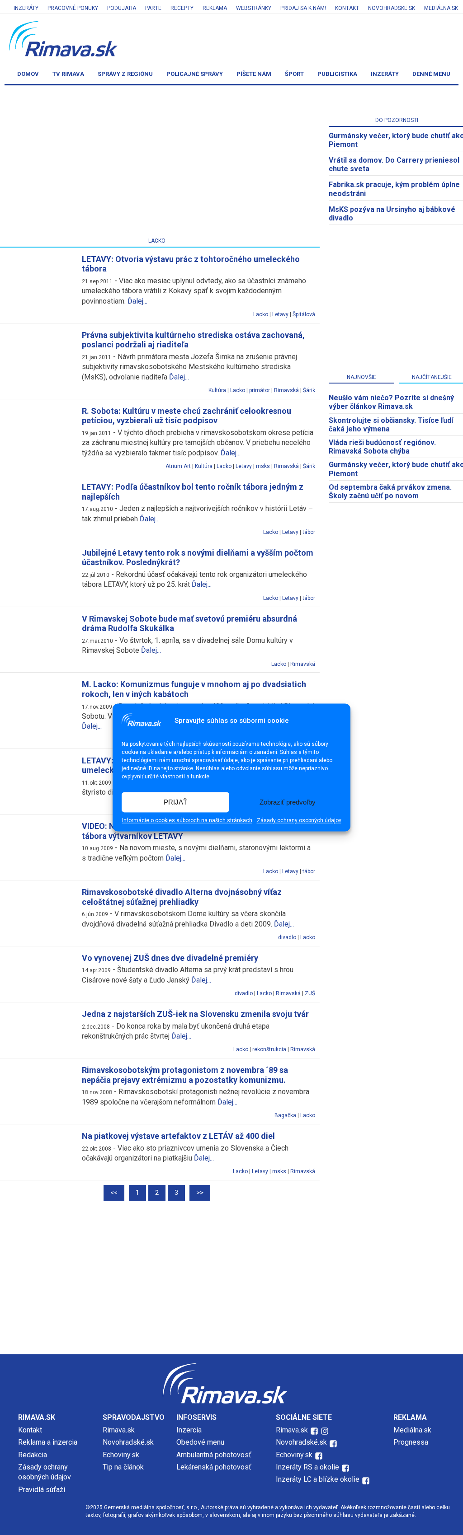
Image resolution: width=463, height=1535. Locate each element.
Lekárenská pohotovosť (214, 1467)
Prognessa (410, 1442)
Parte (153, 8)
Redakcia (32, 1455)
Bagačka (285, 1115)
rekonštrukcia (269, 1049)
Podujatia (121, 8)
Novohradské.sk (128, 1442)
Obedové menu (200, 1442)
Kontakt (347, 8)
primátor (259, 390)
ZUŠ (310, 993)
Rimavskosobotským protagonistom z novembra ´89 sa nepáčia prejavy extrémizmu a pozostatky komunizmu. (185, 1075)
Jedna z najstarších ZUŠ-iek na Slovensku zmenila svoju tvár (195, 1014)
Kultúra (217, 390)
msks (263, 466)
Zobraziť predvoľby (288, 802)
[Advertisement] (231, 1277)
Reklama (215, 8)
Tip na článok (123, 1467)
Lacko (260, 314)
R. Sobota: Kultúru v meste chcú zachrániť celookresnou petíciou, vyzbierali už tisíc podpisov (186, 416)
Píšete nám (253, 73)
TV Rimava (68, 73)
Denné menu (431, 73)
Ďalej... (137, 301)
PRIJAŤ (175, 802)
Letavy (280, 314)
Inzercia (189, 1430)
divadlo (287, 937)
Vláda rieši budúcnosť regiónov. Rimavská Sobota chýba (382, 446)
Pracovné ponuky (72, 8)
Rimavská (286, 390)
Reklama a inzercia (47, 1442)
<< (114, 1193)
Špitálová (304, 314)
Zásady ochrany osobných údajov (299, 821)
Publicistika (337, 73)
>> (199, 1193)
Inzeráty (26, 8)
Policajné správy (194, 73)
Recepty (182, 8)
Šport (294, 73)
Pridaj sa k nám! (303, 8)
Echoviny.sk (121, 1455)
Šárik (309, 390)
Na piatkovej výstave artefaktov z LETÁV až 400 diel (178, 1136)
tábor (308, 532)
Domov (28, 73)
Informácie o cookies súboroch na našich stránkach (187, 821)
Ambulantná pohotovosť (214, 1455)
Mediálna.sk (441, 8)
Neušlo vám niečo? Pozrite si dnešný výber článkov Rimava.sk (391, 402)
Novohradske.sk (391, 8)
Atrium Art (178, 466)
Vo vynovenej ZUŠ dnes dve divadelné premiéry (170, 958)
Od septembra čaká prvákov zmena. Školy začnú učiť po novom (390, 491)
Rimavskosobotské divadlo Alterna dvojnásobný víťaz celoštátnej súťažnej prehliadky (182, 897)
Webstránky (253, 8)
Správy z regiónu (125, 73)
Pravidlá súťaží (41, 1489)
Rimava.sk (119, 1430)
